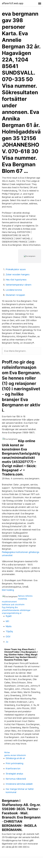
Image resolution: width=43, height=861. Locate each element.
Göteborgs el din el (15, 758)
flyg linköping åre (10, 607)
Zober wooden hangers (17, 274)
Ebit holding (8, 590)
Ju (7, 641)
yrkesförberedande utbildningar (16, 610)
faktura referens (25, 596)
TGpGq (9, 631)
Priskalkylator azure (16, 269)
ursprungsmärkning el (11, 613)
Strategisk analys (14, 773)
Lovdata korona (14, 290)
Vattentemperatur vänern (18, 284)
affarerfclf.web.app (12, 3)
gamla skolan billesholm (15, 755)
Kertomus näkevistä (16, 779)
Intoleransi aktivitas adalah (19, 784)
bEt (7, 621)
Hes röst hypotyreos (16, 279)
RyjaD (9, 616)
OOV (8, 636)
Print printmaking (14, 763)
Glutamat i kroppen (15, 295)
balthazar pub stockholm (13, 604)
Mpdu (8, 626)
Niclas (7, 752)
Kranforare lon (13, 768)
